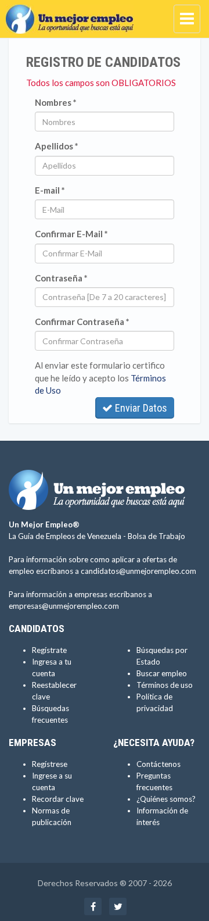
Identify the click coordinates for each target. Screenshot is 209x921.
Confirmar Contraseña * (82, 321)
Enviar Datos (140, 408)
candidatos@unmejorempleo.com (138, 571)
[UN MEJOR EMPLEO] (72, 14)
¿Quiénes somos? (166, 799)
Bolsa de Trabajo (156, 536)
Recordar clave (58, 799)
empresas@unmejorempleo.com (64, 606)
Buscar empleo (161, 673)
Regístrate (49, 650)
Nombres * (56, 102)
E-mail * (50, 190)
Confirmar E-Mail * (71, 234)
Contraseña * (61, 278)
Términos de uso (164, 685)
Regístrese (49, 764)
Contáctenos (158, 764)
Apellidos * (56, 146)
